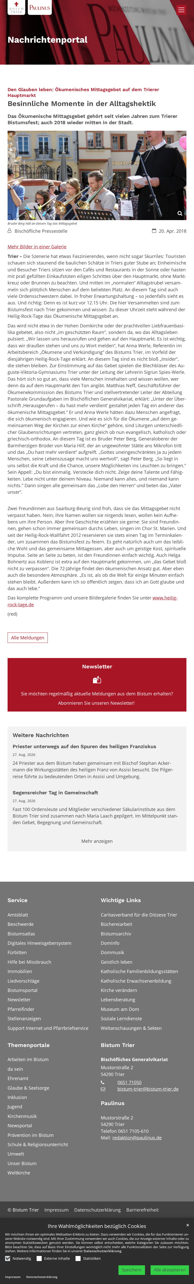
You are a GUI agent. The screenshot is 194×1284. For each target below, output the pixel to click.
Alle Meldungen (27, 638)
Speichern (131, 1270)
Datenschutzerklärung (102, 1251)
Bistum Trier (118, 1045)
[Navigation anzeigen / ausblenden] (181, 10)
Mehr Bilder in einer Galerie (37, 247)
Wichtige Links (121, 900)
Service (18, 900)
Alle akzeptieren (170, 1270)
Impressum (13, 1277)
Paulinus (113, 1103)
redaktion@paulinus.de (137, 1138)
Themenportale (29, 1045)
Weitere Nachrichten (41, 735)
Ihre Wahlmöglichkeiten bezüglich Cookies (97, 1226)
